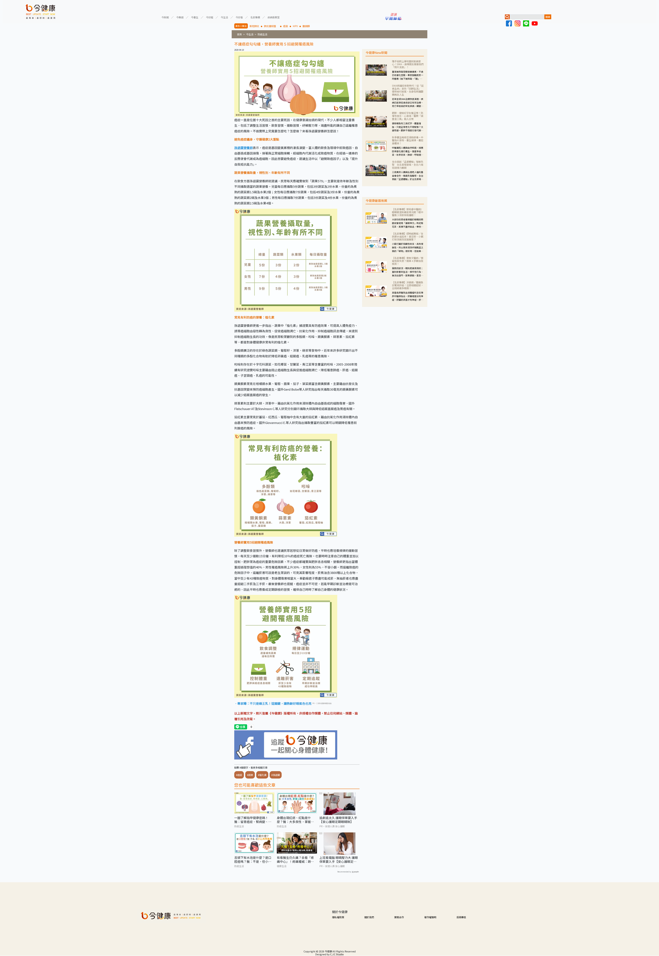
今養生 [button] (194, 17)
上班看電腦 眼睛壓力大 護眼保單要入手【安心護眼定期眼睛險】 (338, 860)
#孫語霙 (275, 775)
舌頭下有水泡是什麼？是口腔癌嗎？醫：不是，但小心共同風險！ (252, 860)
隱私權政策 (338, 917)
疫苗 (285, 26)
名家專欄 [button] (255, 17)
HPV (295, 26)
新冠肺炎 (254, 26)
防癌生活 (262, 34)
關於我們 (369, 917)
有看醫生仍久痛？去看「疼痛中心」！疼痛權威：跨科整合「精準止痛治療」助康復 (295, 860)
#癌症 (239, 775)
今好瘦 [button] (209, 17)
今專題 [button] (179, 17)
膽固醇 (306, 26)
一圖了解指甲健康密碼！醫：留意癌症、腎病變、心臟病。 (252, 820)
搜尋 (547, 17)
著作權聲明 (430, 917)
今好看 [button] (239, 17)
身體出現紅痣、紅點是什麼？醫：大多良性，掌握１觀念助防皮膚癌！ (295, 820)
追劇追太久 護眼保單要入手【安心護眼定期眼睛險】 (338, 820)
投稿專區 (461, 917)
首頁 (239, 34)
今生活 (249, 34)
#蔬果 (250, 775)
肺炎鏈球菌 (271, 26)
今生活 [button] (224, 17)
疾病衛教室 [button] (274, 17)
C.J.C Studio (337, 954)
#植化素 (262, 775)
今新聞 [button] (165, 17)
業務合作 (399, 917)
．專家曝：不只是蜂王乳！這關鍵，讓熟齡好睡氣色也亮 (272, 703)
